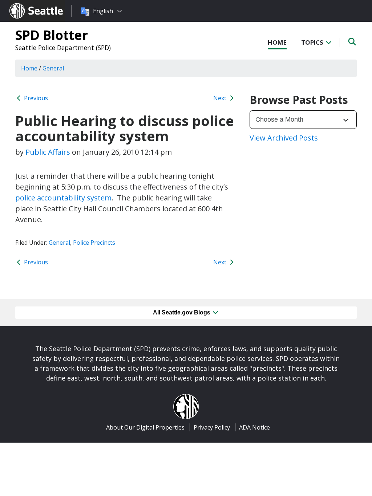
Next (220, 98)
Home (277, 42)
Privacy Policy (212, 427)
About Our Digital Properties (145, 427)
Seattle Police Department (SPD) (63, 47)
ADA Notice (254, 427)
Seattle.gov (25, 4)
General (59, 243)
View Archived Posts (284, 138)
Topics (313, 42)
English (103, 11)
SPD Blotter (51, 35)
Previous (35, 98)
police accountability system (63, 198)
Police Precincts (94, 243)
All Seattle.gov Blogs (182, 312)
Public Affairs (47, 152)
